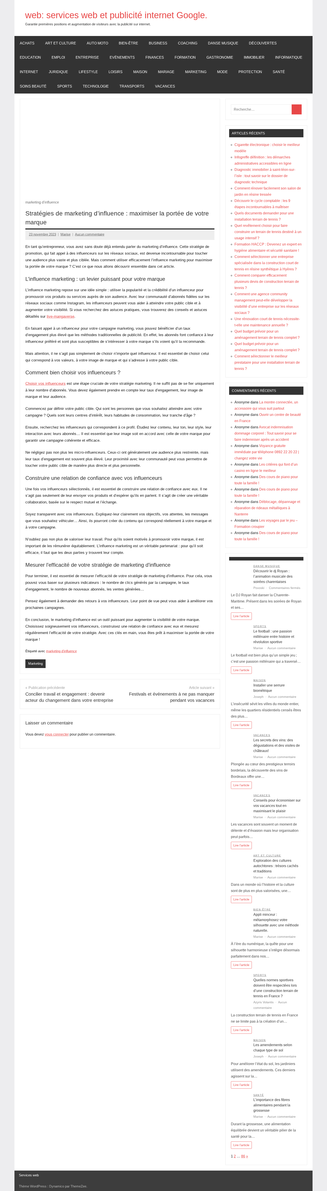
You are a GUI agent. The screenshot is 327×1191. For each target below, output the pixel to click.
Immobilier (254, 57)
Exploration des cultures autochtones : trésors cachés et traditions (275, 866)
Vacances (165, 86)
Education (30, 57)
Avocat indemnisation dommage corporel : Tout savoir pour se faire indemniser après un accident (265, 433)
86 (243, 1156)
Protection (250, 72)
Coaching (187, 43)
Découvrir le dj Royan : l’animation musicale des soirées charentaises (273, 576)
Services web (29, 1175)
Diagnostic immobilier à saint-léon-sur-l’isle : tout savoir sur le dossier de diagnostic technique (264, 176)
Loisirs (116, 72)
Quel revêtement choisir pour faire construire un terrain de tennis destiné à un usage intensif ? (267, 232)
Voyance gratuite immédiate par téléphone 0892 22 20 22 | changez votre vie (266, 452)
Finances (154, 57)
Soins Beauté (33, 86)
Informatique (288, 57)
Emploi (58, 57)
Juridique (58, 72)
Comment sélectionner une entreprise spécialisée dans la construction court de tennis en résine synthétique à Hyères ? (266, 263)
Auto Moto (97, 43)
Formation (185, 57)
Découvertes (263, 43)
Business (158, 43)
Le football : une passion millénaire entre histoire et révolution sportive (273, 636)
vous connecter (57, 734)
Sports (64, 86)
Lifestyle (88, 72)
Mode (222, 72)
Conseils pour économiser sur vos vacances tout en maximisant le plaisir (277, 805)
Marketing (195, 72)
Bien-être (128, 43)
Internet (29, 72)
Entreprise (87, 57)
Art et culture (60, 43)
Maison (140, 72)
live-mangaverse (60, 316)
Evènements (122, 57)
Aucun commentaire (89, 234)
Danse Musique (223, 43)
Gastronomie (219, 57)
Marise (66, 234)
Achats (27, 43)
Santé (279, 72)
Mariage (166, 72)
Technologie (96, 86)
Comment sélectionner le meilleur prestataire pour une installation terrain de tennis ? (267, 362)
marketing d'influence (61, 651)
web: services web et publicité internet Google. (116, 15)
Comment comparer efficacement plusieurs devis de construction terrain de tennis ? (266, 281)
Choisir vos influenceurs (45, 383)
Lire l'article (241, 616)
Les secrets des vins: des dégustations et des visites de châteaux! (276, 745)
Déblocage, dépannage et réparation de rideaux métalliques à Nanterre (267, 508)
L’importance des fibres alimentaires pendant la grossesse (271, 1105)
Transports (131, 86)
